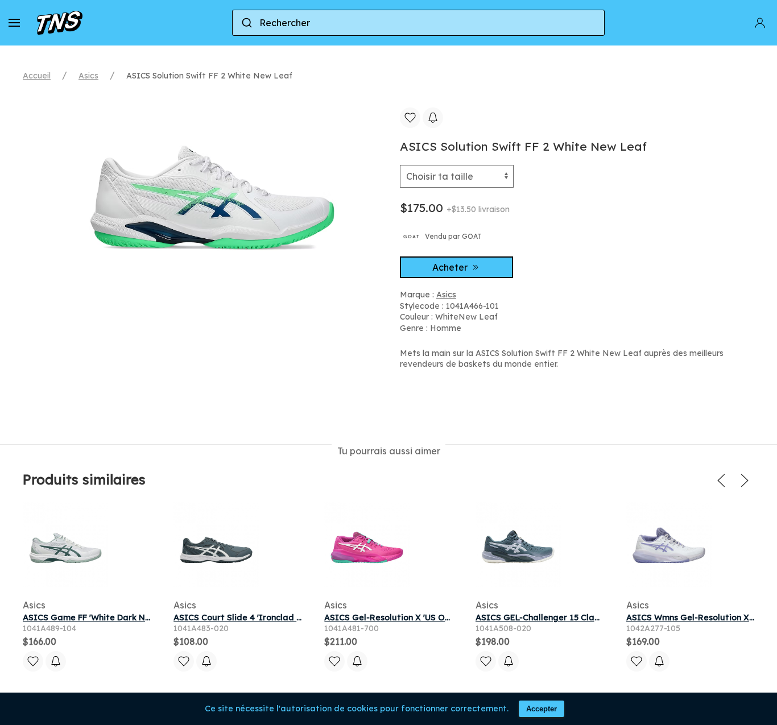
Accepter (541, 709)
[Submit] (246, 22)
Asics (88, 76)
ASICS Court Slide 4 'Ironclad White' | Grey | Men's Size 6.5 (291, 617)
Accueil (37, 76)
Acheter (451, 267)
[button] (14, 22)
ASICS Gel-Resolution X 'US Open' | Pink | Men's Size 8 (431, 617)
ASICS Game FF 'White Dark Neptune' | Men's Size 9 (127, 617)
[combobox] (418, 23)
